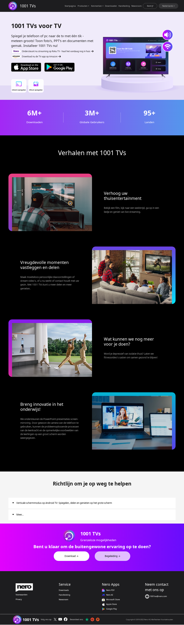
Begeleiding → (112, 556)
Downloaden (111, 5)
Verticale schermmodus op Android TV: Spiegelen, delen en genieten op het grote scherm (64, 503)
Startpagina (70, 5)
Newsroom (136, 5)
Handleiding (124, 5)
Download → (72, 556)
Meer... (20, 514)
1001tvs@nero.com (158, 596)
